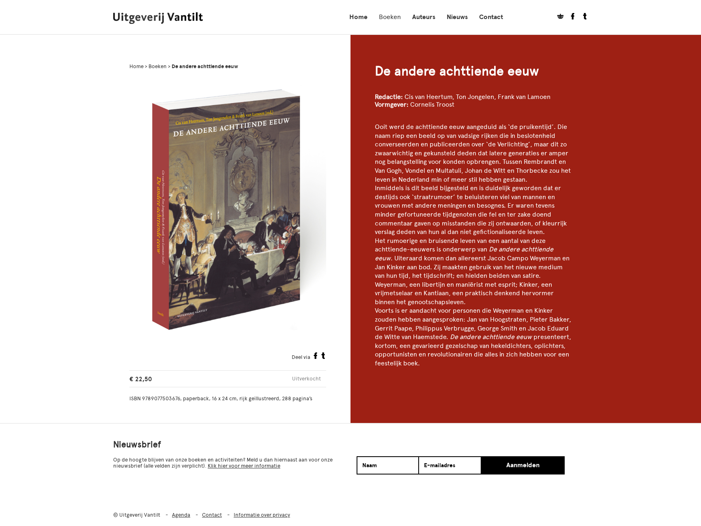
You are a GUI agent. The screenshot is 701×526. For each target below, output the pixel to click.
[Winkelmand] (557, 17)
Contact (491, 17)
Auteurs (423, 17)
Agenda (181, 515)
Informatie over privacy (262, 515)
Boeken (390, 17)
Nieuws (457, 17)
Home (358, 17)
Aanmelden (523, 465)
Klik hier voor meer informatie (244, 466)
